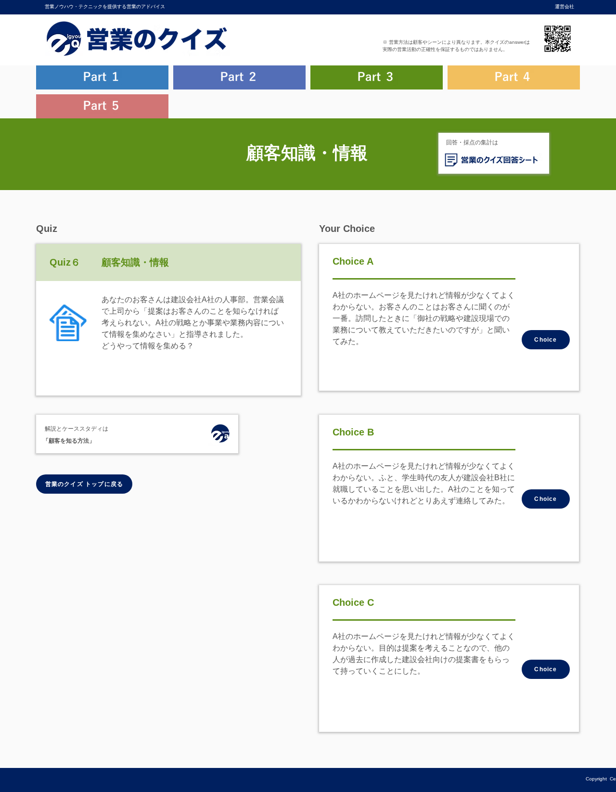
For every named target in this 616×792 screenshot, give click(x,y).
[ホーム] (220, 435)
